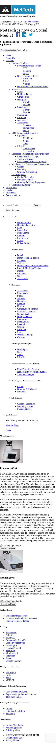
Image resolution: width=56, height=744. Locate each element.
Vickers (26, 84)
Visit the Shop (12, 425)
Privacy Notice (12, 740)
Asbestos (21, 120)
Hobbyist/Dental (24, 94)
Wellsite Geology (25, 334)
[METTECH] (17, 17)
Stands (26, 130)
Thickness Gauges (25, 159)
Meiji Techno (23, 233)
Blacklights (28, 138)
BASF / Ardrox (24, 222)
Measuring (22, 115)
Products (10, 60)
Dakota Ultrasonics (26, 225)
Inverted (26, 104)
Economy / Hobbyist (26, 311)
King (19, 227)
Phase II (21, 235)
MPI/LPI (21, 146)
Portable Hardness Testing (29, 65)
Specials (9, 190)
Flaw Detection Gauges (28, 156)
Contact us (11, 192)
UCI (25, 68)
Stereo (20, 91)
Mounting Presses (25, 179)
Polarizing (21, 117)
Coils (25, 143)
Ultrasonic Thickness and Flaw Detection (30, 154)
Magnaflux (22, 230)
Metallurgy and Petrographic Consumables (30, 164)
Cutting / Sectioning (26, 404)
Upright (26, 102)
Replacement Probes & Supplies (31, 161)
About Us (10, 58)
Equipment (22, 135)
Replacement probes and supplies (32, 372)
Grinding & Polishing (27, 172)
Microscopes (17, 89)
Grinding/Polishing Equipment (31, 182)
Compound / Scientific (27, 309)
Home (8, 55)
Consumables (29, 148)
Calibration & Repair (20, 185)
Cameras (27, 125)
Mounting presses (25, 406)
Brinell (26, 81)
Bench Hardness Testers (28, 258)
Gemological (23, 97)
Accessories (22, 122)
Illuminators (28, 128)
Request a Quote (13, 195)
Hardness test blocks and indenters (32, 86)
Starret (20, 240)
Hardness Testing (19, 63)
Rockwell (27, 78)
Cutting (20, 166)
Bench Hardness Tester (27, 76)
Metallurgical (23, 107)
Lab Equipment (18, 174)
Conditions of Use (14, 738)
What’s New (11, 187)
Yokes (26, 141)
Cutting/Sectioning (25, 177)
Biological (22, 99)
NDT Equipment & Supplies (24, 133)
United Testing (24, 243)
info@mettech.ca (31, 21)
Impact (26, 73)
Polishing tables (24, 409)
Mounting (21, 169)
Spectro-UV (22, 238)
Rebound (27, 71)
